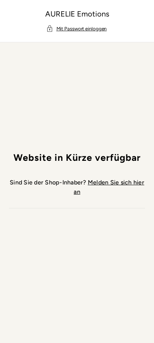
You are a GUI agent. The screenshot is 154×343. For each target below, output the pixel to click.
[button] (77, 29)
